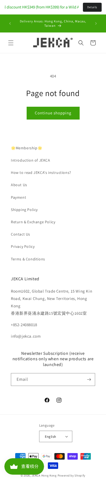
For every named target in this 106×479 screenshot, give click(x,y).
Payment (18, 197)
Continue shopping (53, 112)
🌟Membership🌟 (26, 147)
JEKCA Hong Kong (44, 475)
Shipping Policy (24, 209)
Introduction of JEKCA (30, 160)
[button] (11, 43)
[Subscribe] (89, 379)
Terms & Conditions (28, 259)
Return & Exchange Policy (33, 221)
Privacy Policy (23, 246)
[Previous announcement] (10, 23)
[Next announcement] (96, 23)
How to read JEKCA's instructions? (41, 172)
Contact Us (20, 234)
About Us (19, 184)
